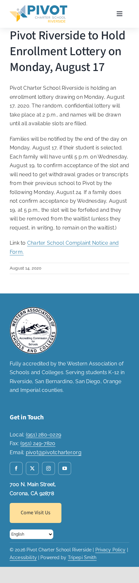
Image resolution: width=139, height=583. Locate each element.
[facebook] (16, 468)
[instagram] (48, 468)
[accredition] (33, 309)
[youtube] (64, 468)
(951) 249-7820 (37, 443)
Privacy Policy (110, 549)
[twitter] (32, 468)
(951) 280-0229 (43, 435)
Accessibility (23, 557)
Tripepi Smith (82, 557)
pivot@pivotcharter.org (53, 452)
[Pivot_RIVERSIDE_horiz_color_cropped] (38, 8)
